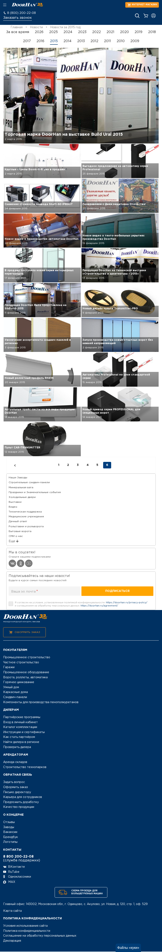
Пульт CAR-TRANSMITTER (22, 448)
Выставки (15, 502)
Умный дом (11, 687)
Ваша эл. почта (24, 591)
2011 (107, 41)
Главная (17, 27)
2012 (94, 41)
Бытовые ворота (20, 531)
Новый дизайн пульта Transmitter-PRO (110, 308)
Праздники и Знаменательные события (35, 492)
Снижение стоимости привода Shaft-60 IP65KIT (39, 204)
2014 (67, 41)
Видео (13, 507)
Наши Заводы (18, 477)
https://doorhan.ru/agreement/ (99, 606)
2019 (138, 32)
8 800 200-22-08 (18, 856)
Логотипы (10, 842)
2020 (124, 32)
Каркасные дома (15, 692)
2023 (82, 32)
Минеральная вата (21, 487)
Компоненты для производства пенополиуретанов (40, 702)
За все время (17, 32)
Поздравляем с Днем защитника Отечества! (114, 204)
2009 (134, 41)
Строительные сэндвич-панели (29, 482)
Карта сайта (12, 911)
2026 (39, 32)
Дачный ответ (18, 521)
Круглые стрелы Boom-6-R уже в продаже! (35, 169)
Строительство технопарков (24, 767)
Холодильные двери (22, 497)
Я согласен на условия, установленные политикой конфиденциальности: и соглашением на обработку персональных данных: (81, 604)
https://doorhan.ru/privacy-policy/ (126, 603)
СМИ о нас (16, 536)
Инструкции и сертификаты (24, 732)
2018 (152, 32)
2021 (110, 32)
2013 (81, 41)
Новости (36, 27)
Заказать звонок (17, 17)
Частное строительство (21, 662)
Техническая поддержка (25, 512)
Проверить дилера (17, 747)
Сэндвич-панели (15, 697)
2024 (67, 32)
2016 (40, 41)
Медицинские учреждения (26, 516)
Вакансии (10, 832)
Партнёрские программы (21, 717)
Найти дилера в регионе (21, 742)
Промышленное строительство (26, 657)
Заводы (8, 827)
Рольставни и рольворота (26, 526)
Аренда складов (15, 762)
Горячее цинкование (18, 682)
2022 (96, 32)
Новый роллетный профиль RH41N (29, 378)
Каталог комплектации (20, 727)
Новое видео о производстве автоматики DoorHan (41, 239)
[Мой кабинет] (153, 15)
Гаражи (9, 667)
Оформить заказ (27, 632)
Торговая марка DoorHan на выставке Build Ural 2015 (64, 134)
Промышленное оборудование (26, 672)
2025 (53, 32)
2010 (121, 41)
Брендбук (10, 837)
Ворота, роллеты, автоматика (25, 677)
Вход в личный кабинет (20, 722)
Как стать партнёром (19, 737)
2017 (27, 41)
